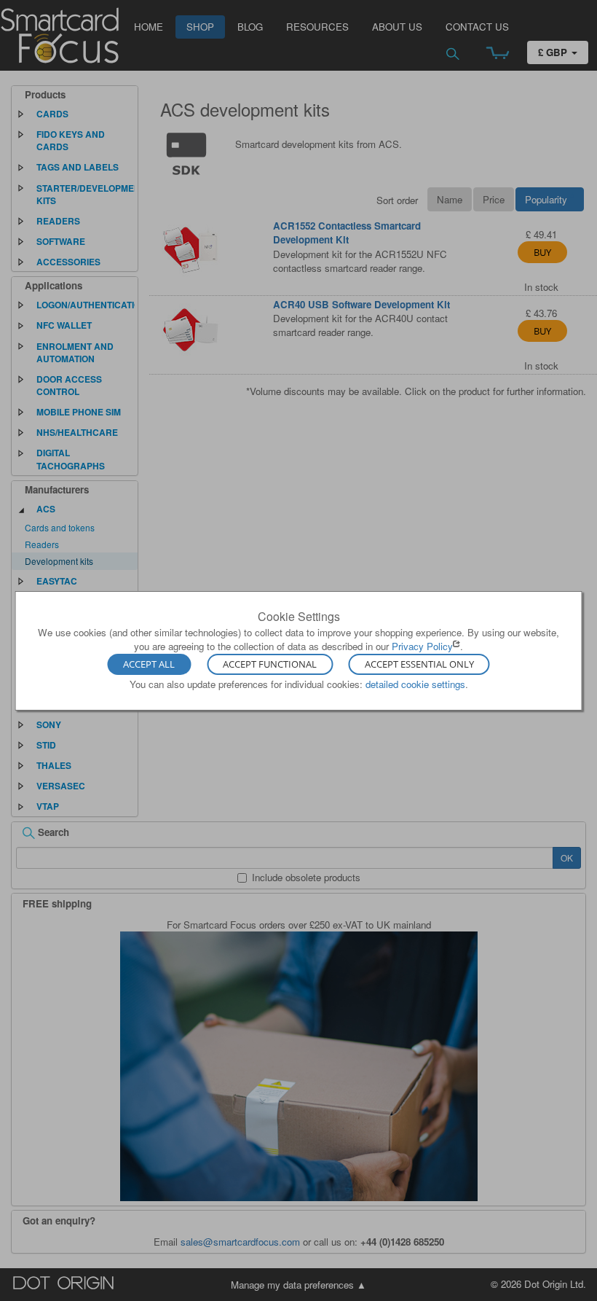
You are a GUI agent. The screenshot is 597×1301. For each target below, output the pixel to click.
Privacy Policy (422, 646)
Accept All (149, 664)
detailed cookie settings (415, 684)
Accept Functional (270, 664)
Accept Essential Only (419, 664)
